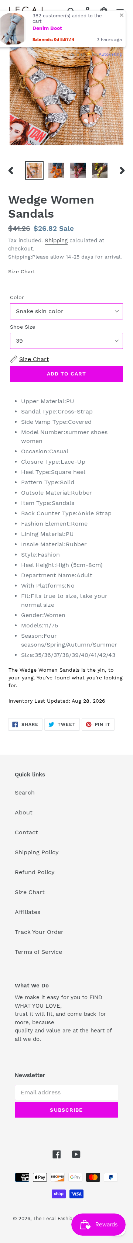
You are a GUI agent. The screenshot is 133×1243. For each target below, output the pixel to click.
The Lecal (44, 1218)
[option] (34, 170)
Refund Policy (35, 872)
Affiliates (27, 911)
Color (17, 297)
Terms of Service (38, 951)
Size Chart (21, 271)
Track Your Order (39, 931)
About (24, 812)
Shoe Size (22, 327)
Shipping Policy (37, 852)
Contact (26, 832)
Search (25, 792)
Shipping (56, 240)
